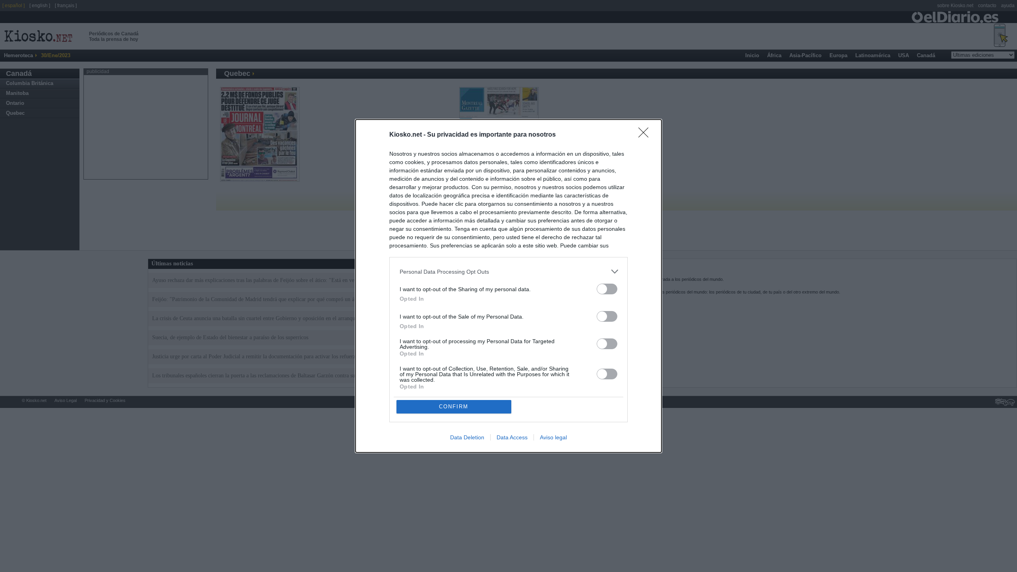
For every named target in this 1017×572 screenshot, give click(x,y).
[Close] (646, 135)
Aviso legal (553, 437)
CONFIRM (453, 407)
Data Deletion (467, 437)
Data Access (512, 437)
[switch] (607, 289)
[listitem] (508, 271)
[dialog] (508, 286)
